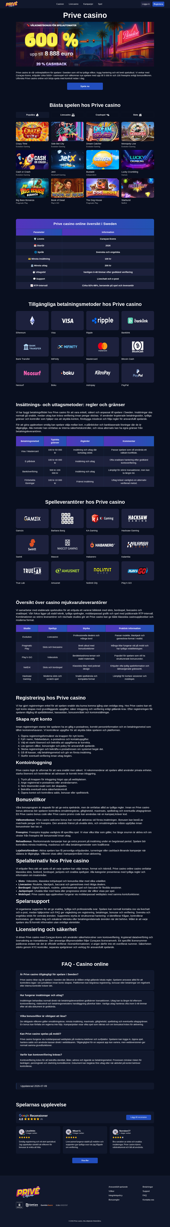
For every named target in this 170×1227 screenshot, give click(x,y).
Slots (135, 115)
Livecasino (65, 115)
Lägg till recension (139, 1117)
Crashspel (100, 115)
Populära (30, 115)
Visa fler (85, 1160)
